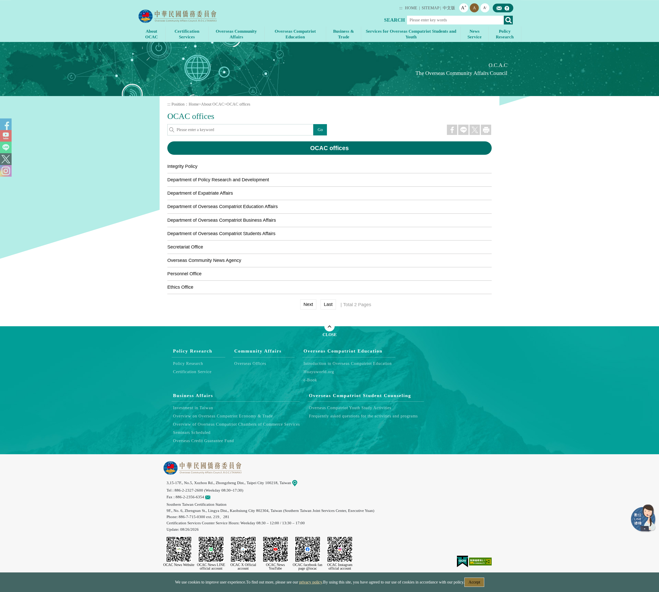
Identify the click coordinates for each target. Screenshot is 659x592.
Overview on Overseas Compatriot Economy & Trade (223, 416)
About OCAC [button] (151, 34)
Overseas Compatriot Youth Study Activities (350, 408)
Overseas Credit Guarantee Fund (203, 441)
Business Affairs (193, 395)
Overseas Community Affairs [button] (236, 34)
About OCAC (212, 104)
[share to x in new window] (475, 130)
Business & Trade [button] (343, 34)
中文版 (449, 8)
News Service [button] (474, 34)
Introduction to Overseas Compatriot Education (348, 363)
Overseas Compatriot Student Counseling (360, 395)
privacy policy (310, 582)
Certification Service (192, 372)
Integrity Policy (182, 166)
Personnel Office (184, 273)
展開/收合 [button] (329, 326)
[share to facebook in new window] (452, 130)
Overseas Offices (250, 363)
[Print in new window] (486, 130)
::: (400, 8)
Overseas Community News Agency (204, 260)
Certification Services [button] (187, 34)
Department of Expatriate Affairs (200, 193)
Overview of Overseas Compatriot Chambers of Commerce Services (236, 424)
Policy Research (192, 351)
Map (301, 483)
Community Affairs (258, 351)
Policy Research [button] (505, 34)
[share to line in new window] (463, 130)
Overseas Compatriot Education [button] (295, 34)
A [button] (463, 7)
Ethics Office (180, 287)
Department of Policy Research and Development (218, 179)
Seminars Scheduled (192, 432)
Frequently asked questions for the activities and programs (363, 416)
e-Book (310, 380)
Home (194, 104)
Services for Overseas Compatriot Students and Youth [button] (411, 34)
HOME (411, 8)
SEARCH (394, 20)
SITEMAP (430, 8)
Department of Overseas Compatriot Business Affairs (221, 220)
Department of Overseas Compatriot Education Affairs (222, 206)
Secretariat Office (185, 247)
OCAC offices (238, 104)
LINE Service (643, 518)
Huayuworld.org (319, 372)
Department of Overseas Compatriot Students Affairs (221, 233)
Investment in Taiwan (193, 408)
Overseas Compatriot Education (343, 351)
